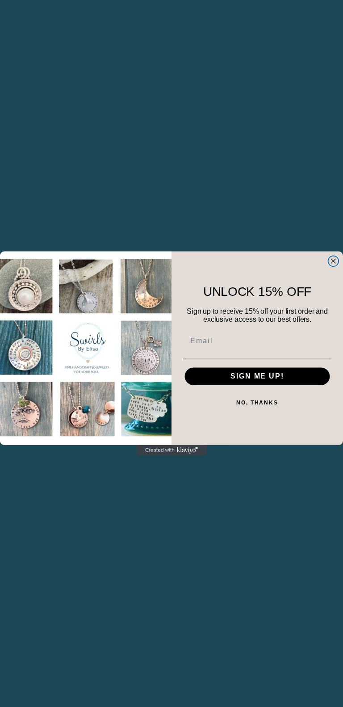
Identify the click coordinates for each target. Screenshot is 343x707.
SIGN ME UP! (257, 376)
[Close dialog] (333, 261)
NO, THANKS (257, 403)
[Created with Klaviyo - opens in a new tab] (171, 450)
